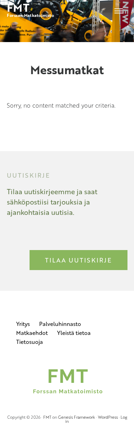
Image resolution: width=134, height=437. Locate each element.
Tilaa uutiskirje (78, 260)
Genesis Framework (76, 417)
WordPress (108, 417)
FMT (47, 417)
